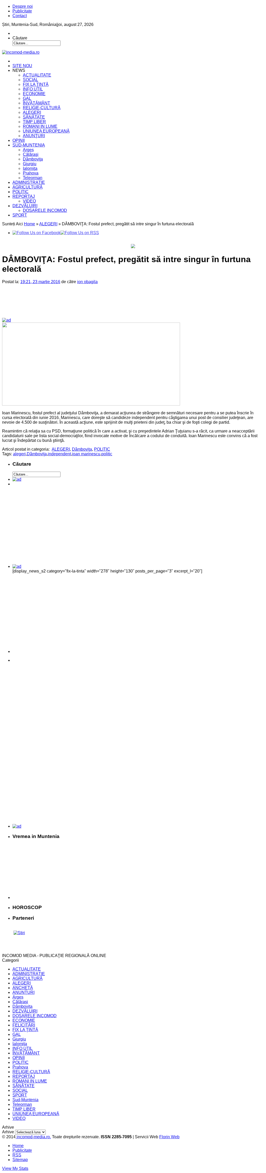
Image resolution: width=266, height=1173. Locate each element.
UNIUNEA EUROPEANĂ (46, 131)
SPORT (19, 215)
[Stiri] (19, 933)
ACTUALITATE (37, 75)
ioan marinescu (86, 454)
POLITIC (20, 192)
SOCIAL (30, 80)
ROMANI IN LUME (40, 126)
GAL (27, 98)
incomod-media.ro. (33, 1137)
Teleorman (32, 178)
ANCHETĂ (22, 988)
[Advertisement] (91, 305)
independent (59, 454)
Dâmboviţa (33, 159)
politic (106, 454)
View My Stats (15, 1168)
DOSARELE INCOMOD (45, 210)
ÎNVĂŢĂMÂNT (36, 103)
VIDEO (29, 201)
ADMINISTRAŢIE (28, 182)
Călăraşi (30, 154)
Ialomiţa (30, 168)
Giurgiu (29, 164)
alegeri (19, 454)
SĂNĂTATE (34, 117)
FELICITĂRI (23, 1025)
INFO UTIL (33, 89)
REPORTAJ (23, 196)
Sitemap (20, 1159)
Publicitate (22, 11)
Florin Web (169, 1137)
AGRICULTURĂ (27, 187)
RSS (16, 1155)
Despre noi (22, 6)
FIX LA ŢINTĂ (36, 84)
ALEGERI (32, 112)
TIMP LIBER (34, 122)
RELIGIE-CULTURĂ (42, 108)
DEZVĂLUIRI (24, 206)
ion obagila (87, 282)
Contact (19, 15)
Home (29, 224)
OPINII (18, 140)
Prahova (30, 173)
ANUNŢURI (34, 136)
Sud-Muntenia (25, 1100)
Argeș (28, 150)
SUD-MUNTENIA (28, 145)
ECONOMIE (34, 94)
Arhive (8, 1132)
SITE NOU (22, 66)
